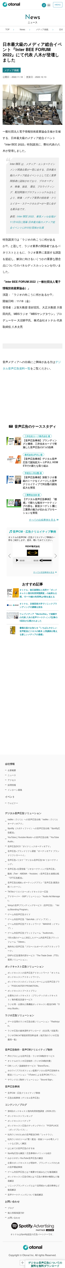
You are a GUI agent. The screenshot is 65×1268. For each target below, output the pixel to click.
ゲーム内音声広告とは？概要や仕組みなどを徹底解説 (33, 1171)
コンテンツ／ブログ (16, 1104)
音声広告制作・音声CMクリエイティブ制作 (29, 1049)
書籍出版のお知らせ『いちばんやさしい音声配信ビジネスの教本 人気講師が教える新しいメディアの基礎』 (39, 631)
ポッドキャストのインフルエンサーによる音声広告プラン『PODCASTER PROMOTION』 (34, 983)
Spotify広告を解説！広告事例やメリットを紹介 (29, 1153)
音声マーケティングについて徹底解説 (25, 1194)
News (23, 29)
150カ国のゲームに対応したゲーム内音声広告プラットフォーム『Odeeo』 (33, 939)
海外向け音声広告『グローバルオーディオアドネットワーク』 (34, 948)
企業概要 (12, 770)
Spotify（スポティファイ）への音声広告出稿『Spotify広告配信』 (34, 830)
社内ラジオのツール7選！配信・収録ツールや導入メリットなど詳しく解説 (33, 1141)
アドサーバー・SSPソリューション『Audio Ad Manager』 (34, 898)
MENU (58, 5)
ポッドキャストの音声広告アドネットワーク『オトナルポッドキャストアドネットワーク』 (34, 974)
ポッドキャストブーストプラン (22, 990)
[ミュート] (41, 560)
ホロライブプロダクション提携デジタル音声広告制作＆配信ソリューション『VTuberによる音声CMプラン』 (34, 1072)
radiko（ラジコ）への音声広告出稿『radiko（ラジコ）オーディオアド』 (33, 821)
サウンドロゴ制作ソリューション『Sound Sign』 (31, 1079)
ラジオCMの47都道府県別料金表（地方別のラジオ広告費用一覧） (33, 1037)
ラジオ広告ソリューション (19, 1015)
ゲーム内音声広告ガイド (19, 914)
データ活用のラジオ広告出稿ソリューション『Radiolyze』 (34, 1023)
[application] (33, 560)
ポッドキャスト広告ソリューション (24, 966)
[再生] (17, 560)
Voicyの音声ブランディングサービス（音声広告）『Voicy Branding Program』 (33, 907)
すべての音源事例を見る (43, 572)
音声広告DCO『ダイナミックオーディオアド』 (30, 846)
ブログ (11, 1207)
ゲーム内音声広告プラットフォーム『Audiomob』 (31, 932)
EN (49, 5)
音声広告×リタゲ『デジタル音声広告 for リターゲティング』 (33, 861)
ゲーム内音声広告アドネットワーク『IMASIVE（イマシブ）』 (34, 925)
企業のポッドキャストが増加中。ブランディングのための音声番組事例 (34, 1164)
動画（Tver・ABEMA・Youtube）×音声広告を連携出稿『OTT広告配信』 (33, 875)
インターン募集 (15, 789)
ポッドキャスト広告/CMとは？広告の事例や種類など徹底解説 (33, 1178)
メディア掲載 (42, 29)
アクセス (12, 779)
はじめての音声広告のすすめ (21, 1148)
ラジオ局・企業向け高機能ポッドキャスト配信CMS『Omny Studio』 (34, 1006)
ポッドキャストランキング (20, 1115)
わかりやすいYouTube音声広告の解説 (25, 1157)
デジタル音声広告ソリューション (23, 813)
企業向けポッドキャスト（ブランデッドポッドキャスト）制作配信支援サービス (33, 997)
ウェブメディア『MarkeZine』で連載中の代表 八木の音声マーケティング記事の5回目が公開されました (39, 617)
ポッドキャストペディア (19, 1120)
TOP (7, 29)
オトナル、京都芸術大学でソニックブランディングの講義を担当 (38, 605)
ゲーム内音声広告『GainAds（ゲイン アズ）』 (30, 919)
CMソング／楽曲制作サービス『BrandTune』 (29, 1065)
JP (44, 5)
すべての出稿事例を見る (42, 519)
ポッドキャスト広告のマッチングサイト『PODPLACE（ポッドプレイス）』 (33, 1127)
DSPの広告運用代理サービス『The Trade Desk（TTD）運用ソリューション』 (34, 957)
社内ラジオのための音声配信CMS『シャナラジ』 (31, 1134)
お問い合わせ (14, 1217)
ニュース (12, 775)
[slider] (47, 560)
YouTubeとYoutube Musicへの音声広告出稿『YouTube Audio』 (33, 839)
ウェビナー (13, 803)
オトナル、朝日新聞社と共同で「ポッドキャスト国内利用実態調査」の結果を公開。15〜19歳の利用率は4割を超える (38, 593)
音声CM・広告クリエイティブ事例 (24, 1092)
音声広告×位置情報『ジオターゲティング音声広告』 (32, 868)
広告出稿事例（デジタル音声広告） (24, 1097)
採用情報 (12, 784)
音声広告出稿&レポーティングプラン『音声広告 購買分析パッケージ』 (33, 884)
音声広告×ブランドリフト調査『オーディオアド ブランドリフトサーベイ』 (33, 853)
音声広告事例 (12, 1086)
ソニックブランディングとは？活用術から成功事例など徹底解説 (34, 1187)
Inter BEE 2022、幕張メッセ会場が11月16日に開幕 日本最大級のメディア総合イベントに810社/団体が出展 (33, 222)
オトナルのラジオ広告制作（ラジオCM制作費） (30, 1060)
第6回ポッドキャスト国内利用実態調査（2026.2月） (32, 1110)
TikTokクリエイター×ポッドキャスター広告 (28, 891)
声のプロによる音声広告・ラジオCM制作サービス (31, 1055)
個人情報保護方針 (16, 1212)
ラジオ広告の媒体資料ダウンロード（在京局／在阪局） (34, 1030)
